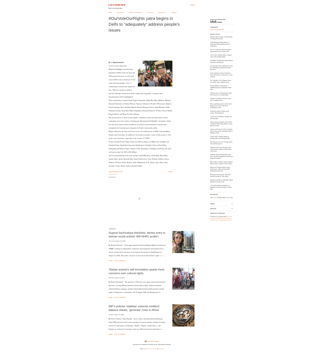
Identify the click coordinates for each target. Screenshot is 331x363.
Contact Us (150, 12)
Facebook (153, 349)
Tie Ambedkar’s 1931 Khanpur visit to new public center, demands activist (220, 81)
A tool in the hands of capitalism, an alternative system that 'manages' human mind (221, 187)
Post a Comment (120, 260)
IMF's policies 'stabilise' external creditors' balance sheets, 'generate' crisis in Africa (221, 162)
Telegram (161, 349)
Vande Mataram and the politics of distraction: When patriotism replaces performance (220, 44)
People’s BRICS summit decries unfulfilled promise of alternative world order (220, 87)
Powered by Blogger (153, 341)
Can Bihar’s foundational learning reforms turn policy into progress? (221, 61)
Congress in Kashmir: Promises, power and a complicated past (220, 99)
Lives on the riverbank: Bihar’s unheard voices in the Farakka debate (221, 56)
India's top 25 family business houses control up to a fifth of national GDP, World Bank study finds (220, 169)
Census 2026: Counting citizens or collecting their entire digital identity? (220, 137)
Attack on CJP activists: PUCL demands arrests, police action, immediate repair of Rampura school (221, 131)
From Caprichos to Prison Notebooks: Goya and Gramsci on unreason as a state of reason (221, 75)
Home (110, 12)
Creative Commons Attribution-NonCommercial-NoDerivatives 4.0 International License (221, 218)
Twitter (149, 349)
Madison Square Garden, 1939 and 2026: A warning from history (221, 37)
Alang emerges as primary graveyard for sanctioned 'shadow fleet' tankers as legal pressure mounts (221, 123)
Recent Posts (162, 12)
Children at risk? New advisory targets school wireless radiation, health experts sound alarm (221, 149)
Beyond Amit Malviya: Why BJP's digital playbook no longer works (221, 181)
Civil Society (113, 174)
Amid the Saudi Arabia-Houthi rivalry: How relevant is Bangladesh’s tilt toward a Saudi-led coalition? (221, 156)
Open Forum (120, 12)
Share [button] (170, 171)
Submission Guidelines (135, 12)
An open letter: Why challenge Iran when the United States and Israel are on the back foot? (221, 67)
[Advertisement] (151, 47)
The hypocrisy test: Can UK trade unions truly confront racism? (221, 143)
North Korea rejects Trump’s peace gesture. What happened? (219, 112)
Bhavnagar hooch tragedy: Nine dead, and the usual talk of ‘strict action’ (220, 175)
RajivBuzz (174, 12)
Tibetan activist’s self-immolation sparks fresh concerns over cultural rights (221, 94)
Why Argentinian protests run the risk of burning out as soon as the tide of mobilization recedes (221, 105)
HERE (215, 197)
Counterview (117, 5)
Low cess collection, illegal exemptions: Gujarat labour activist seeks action (221, 50)
